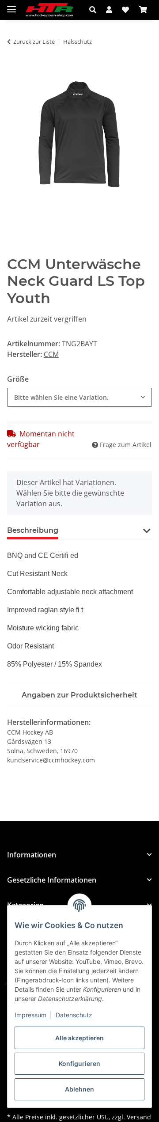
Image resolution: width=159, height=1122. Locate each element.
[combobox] (79, 397)
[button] (95, 10)
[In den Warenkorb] (14, 70)
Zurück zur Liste (34, 41)
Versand (139, 1117)
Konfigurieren (79, 1063)
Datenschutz (74, 1015)
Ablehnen (79, 1089)
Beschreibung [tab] (32, 530)
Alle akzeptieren (79, 1038)
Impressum (30, 1015)
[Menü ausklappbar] (11, 5)
